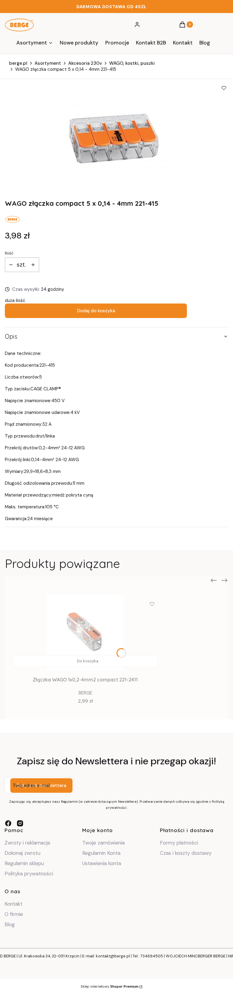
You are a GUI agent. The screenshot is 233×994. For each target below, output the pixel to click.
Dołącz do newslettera (41, 785)
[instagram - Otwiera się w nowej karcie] (20, 823)
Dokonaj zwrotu (23, 853)
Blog (10, 924)
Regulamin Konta (101, 853)
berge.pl (18, 63)
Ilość (9, 253)
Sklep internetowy (109, 986)
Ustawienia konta (101, 863)
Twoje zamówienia (103, 842)
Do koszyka (87, 661)
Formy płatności (179, 842)
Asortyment (48, 63)
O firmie (14, 914)
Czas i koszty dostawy (185, 853)
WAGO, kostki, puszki (132, 63)
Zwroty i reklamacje (27, 842)
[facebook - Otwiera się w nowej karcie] (8, 823)
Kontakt (13, 904)
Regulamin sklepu (24, 863)
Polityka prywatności (29, 873)
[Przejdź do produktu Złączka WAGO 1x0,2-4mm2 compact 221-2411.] (85, 633)
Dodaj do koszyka (96, 311)
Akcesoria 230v (85, 63)
